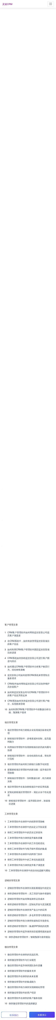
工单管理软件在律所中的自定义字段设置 (27, 826)
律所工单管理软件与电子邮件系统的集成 (27, 848)
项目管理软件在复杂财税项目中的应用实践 (28, 786)
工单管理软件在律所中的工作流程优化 (25, 843)
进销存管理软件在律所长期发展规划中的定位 (29, 887)
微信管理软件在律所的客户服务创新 (24, 997)
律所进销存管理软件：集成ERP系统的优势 (28, 926)
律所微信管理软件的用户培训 (21, 992)
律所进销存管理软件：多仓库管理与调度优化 (29, 915)
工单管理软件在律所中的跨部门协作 (24, 854)
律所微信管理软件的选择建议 (23, 1003)
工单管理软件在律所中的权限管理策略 (25, 821)
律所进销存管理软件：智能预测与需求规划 (29, 936)
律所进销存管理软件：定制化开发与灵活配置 (29, 904)
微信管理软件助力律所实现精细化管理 (25, 987)
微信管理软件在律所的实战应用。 (23, 954)
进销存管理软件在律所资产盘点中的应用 (27, 909)
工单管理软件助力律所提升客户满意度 (25, 864)
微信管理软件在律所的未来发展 (22, 976)
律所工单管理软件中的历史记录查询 (24, 832)
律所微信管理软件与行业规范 (21, 959)
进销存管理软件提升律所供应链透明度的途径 (29, 931)
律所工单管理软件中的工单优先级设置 (25, 859)
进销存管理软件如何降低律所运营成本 (25, 898)
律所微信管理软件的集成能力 (21, 981)
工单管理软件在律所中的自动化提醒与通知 (29, 870)
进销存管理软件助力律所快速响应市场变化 (28, 920)
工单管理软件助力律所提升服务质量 (24, 837)
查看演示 (42, 1014)
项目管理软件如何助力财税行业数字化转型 (28, 764)
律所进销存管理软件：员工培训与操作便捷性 (29, 893)
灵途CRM (7, 4)
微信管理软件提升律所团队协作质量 (24, 965)
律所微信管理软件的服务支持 (21, 970)
